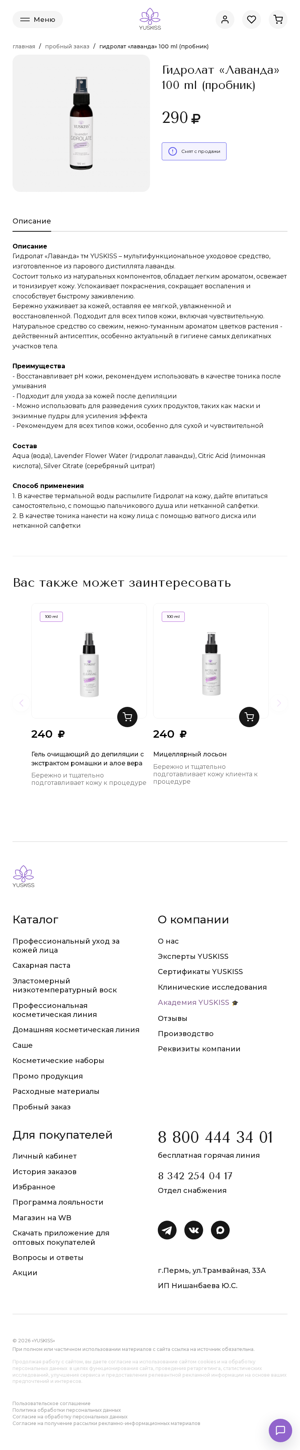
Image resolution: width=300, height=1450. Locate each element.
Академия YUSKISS (193, 1002)
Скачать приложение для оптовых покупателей (60, 1237)
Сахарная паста (41, 965)
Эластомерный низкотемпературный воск (64, 985)
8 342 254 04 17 (195, 1176)
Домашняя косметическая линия (75, 1030)
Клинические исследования (212, 987)
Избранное (33, 1187)
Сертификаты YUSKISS (200, 971)
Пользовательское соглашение (51, 1403)
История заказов (44, 1172)
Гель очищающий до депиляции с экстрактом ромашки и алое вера (87, 759)
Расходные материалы (56, 1091)
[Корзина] (278, 19)
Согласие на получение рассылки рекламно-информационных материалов (106, 1423)
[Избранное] (251, 19)
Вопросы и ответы (48, 1257)
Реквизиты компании (199, 1049)
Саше (22, 1045)
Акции (25, 1273)
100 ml (51, 616)
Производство (186, 1033)
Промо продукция (47, 1076)
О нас (168, 941)
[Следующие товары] (279, 703)
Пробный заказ (67, 46)
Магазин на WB (41, 1218)
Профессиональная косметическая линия (54, 1010)
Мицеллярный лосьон (190, 754)
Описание (31, 221)
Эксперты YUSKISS (193, 956)
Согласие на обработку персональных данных (69, 1417)
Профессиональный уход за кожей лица (66, 946)
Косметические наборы (58, 1060)
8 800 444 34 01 (215, 1137)
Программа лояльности (58, 1202)
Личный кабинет (44, 1156)
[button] (127, 717)
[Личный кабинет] (225, 19)
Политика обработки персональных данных (66, 1410)
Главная (23, 46)
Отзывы (173, 1018)
